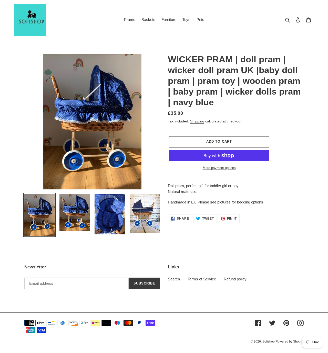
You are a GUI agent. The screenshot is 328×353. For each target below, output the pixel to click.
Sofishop (268, 341)
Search (174, 279)
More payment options (219, 168)
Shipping (197, 121)
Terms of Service (202, 279)
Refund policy (235, 279)
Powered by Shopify (290, 341)
